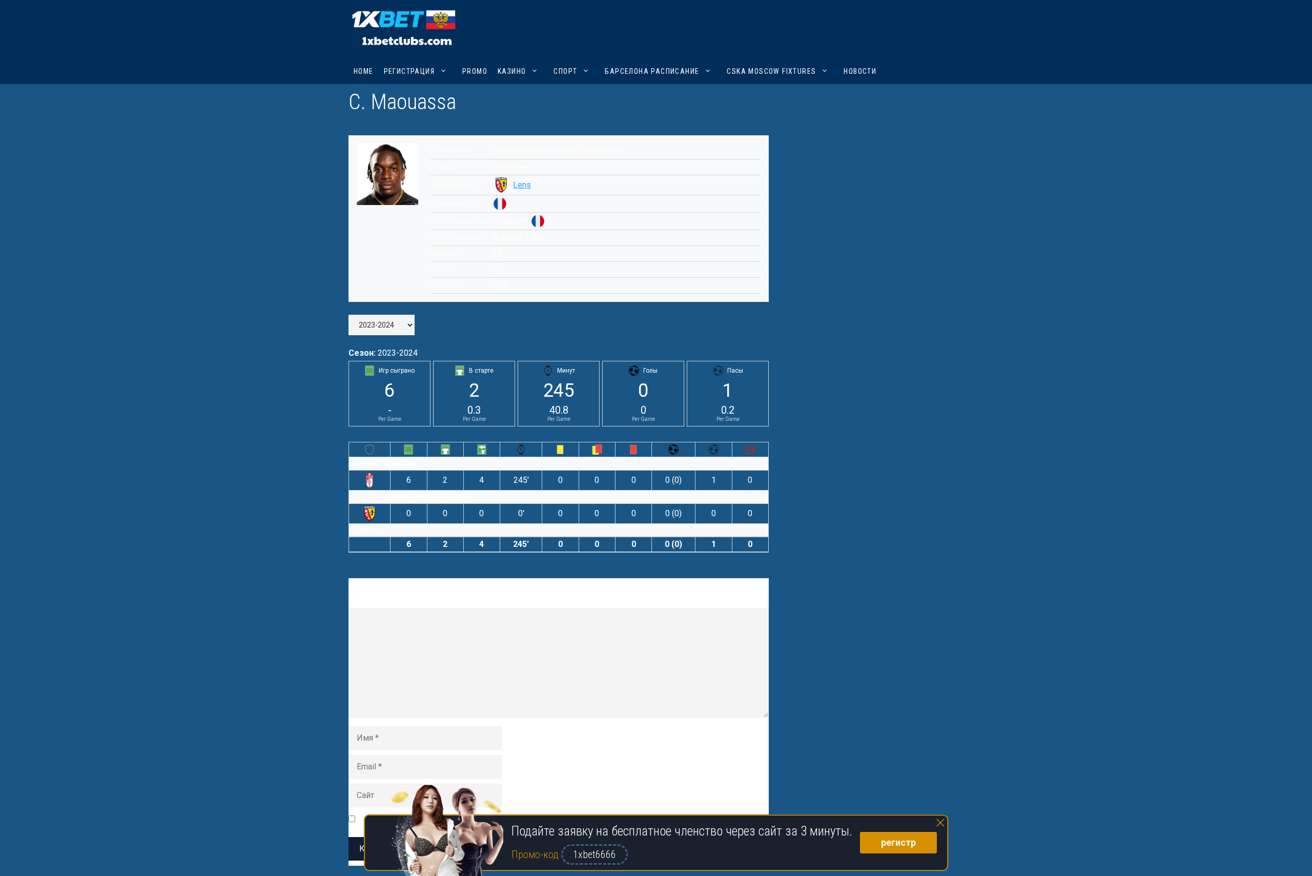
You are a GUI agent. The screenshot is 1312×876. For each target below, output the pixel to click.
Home (364, 71)
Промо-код (536, 854)
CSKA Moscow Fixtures (771, 71)
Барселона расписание (652, 71)
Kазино (512, 71)
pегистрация (409, 71)
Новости (860, 71)
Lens (522, 185)
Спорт (565, 71)
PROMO (474, 71)
